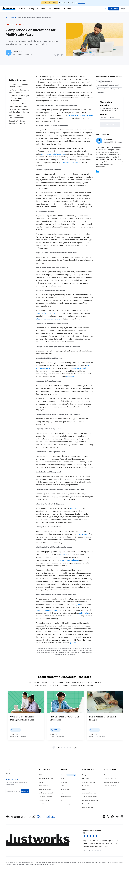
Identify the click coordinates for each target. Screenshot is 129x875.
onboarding (84, 613)
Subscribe (24, 791)
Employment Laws (116, 89)
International (100, 92)
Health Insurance (107, 81)
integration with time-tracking (48, 319)
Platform (22, 9)
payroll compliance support (47, 610)
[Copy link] (62, 55)
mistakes (70, 376)
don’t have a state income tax (53, 154)
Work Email (104, 114)
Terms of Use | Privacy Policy (101, 862)
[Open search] (105, 9)
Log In (8, 770)
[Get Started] (113, 8)
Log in (123, 8)
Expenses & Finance (102, 89)
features (73, 508)
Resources (68, 9)
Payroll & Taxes (113, 85)
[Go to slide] (58, 747)
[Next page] (75, 747)
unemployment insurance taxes (80, 115)
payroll (77, 604)
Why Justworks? (54, 9)
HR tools (63, 554)
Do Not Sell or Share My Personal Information (39, 864)
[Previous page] (84, 850)
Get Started (10, 773)
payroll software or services (47, 313)
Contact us (45, 816)
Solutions (41, 9)
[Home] (6, 17)
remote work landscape (69, 560)
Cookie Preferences (17, 864)
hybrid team (83, 534)
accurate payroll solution (80, 368)
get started (74, 643)
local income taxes (70, 162)
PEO (98, 81)
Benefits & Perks (102, 85)
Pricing (31, 9)
